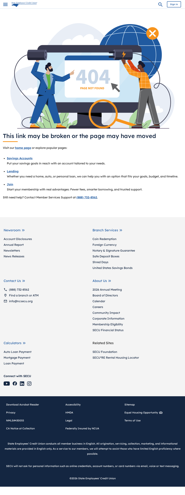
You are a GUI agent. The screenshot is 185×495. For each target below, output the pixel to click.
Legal (68, 420)
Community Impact (106, 313)
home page (23, 148)
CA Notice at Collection (20, 428)
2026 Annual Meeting (107, 289)
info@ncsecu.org (21, 301)
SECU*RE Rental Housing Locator (115, 357)
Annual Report (14, 245)
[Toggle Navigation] (5, 4)
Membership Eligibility (107, 324)
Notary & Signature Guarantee (113, 250)
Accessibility (73, 404)
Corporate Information (108, 318)
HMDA (69, 412)
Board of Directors (105, 295)
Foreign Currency (104, 245)
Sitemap (129, 404)
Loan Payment (14, 363)
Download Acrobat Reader (24, 404)
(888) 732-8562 (19, 289)
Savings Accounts (20, 158)
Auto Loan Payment (17, 352)
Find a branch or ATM (24, 295)
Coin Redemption (104, 239)
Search (160, 5)
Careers (97, 307)
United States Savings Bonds (112, 268)
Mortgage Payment (17, 357)
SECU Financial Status (108, 330)
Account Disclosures (18, 239)
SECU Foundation (104, 352)
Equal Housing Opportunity (141, 412)
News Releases (14, 256)
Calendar (98, 301)
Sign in (174, 4)
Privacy (10, 412)
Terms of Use (132, 420)
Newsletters (12, 250)
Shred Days (100, 262)
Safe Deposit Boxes (105, 256)
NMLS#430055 (15, 420)
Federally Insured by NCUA (82, 428)
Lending (13, 171)
